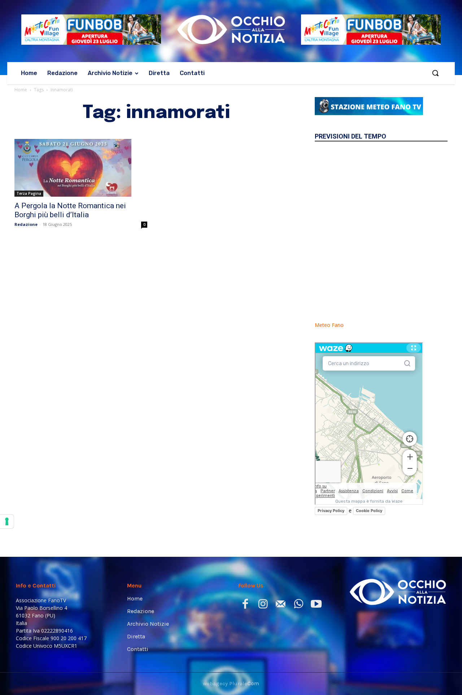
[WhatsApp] (298, 605)
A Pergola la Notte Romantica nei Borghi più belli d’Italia (70, 210)
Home (20, 90)
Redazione (26, 224)
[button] (435, 73)
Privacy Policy (331, 510)
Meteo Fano (329, 325)
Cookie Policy (369, 510)
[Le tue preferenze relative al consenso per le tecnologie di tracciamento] (7, 521)
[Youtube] (316, 605)
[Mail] (281, 605)
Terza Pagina (29, 193)
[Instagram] (263, 605)
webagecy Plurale (231, 683)
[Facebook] (245, 605)
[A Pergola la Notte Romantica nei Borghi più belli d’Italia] (80, 168)
